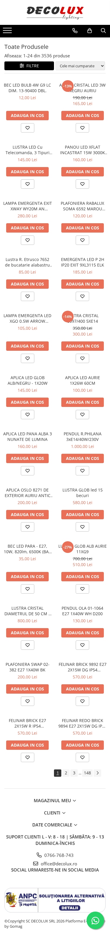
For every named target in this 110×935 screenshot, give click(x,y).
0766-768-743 (58, 855)
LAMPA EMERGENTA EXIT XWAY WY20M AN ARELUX (27, 206)
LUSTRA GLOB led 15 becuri (82, 492)
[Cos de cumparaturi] (89, 31)
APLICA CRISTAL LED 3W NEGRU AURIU (82, 87)
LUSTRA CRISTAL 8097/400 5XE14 (83, 318)
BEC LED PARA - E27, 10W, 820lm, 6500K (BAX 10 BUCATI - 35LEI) (27, 548)
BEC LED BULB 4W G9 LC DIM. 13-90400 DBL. (27, 87)
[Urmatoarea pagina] (97, 773)
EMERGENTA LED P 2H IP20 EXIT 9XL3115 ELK (82, 262)
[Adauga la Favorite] (27, 128)
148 (87, 773)
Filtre (31, 65)
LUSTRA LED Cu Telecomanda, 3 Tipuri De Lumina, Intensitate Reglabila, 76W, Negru (27, 149)
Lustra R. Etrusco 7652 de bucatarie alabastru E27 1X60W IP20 (27, 262)
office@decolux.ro (58, 864)
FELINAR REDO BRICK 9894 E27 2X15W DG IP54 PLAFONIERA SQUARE (82, 723)
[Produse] (8, 32)
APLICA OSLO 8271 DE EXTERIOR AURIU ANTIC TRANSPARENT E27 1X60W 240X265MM (27, 492)
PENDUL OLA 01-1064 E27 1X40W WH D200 (82, 610)
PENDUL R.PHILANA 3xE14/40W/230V (82, 436)
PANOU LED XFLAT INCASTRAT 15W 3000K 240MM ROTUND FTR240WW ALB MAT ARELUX (82, 149)
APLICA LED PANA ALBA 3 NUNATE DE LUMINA (27, 436)
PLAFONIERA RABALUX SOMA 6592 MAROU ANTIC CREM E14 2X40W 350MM (82, 206)
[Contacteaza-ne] (75, 31)
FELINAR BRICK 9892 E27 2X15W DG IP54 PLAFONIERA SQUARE (82, 667)
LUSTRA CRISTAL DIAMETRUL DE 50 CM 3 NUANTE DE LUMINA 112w (27, 610)
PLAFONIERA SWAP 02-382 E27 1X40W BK (28, 667)
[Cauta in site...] (103, 31)
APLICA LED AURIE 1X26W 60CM (82, 380)
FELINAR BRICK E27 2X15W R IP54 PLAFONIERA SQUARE (27, 723)
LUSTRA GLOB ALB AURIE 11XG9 (82, 548)
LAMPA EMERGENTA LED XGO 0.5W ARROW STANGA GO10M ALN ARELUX (27, 318)
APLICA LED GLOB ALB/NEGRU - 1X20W (28, 380)
